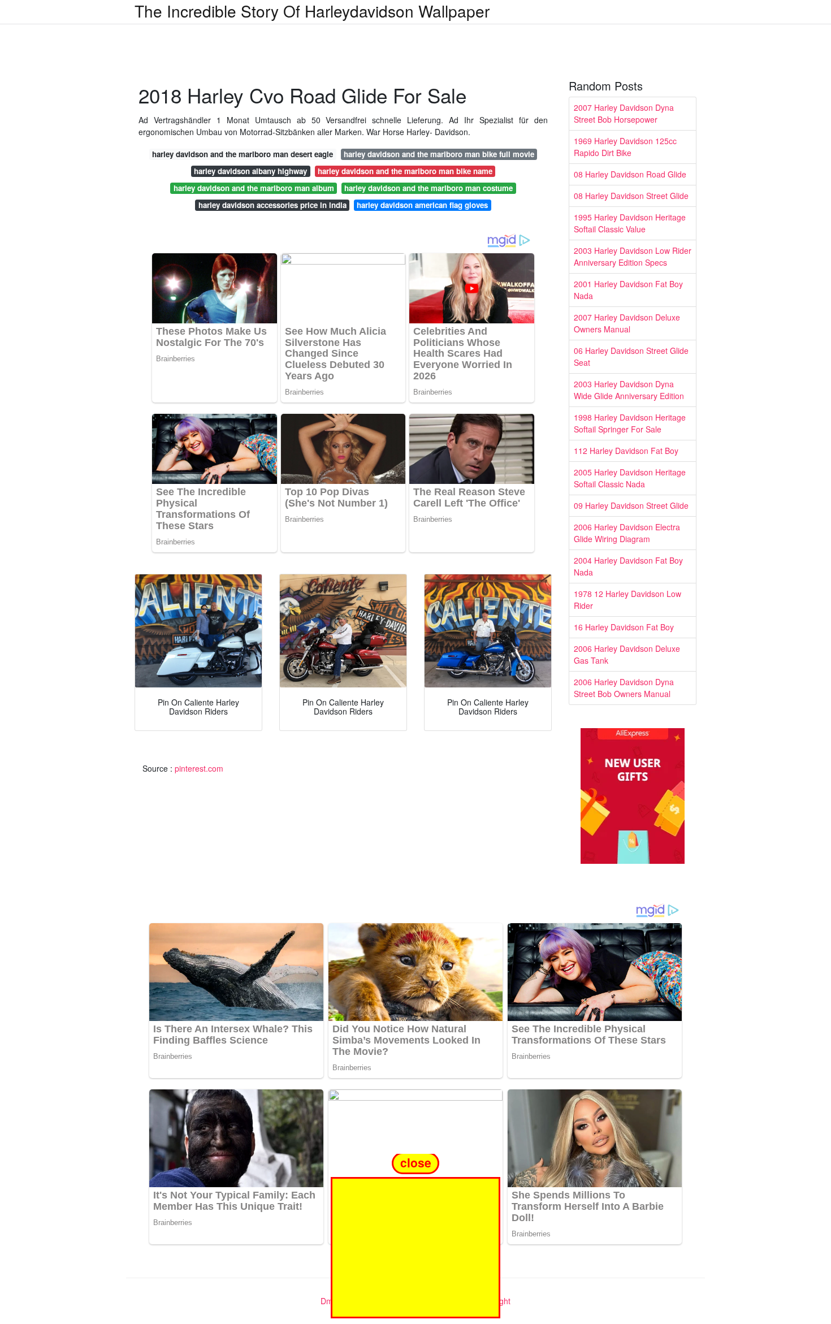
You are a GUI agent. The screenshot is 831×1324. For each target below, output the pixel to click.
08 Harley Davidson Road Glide (630, 174)
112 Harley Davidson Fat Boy (626, 450)
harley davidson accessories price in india (272, 205)
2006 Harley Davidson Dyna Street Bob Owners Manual (624, 687)
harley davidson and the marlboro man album (254, 188)
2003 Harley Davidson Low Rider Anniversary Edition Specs (632, 256)
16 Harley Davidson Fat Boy (624, 627)
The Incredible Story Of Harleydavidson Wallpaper (312, 11)
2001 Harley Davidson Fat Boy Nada (628, 289)
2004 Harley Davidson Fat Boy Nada (628, 566)
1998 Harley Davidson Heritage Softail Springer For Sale (630, 423)
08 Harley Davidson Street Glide (631, 195)
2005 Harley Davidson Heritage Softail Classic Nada (630, 478)
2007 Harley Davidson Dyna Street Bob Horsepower (624, 113)
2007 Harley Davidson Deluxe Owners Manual (627, 323)
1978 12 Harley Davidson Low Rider (627, 599)
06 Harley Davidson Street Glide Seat (631, 356)
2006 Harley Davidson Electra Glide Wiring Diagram (627, 532)
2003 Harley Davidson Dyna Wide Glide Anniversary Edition (629, 389)
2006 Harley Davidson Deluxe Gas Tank (627, 654)
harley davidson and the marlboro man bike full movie (439, 154)
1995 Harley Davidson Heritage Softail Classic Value (630, 223)
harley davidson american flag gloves (422, 205)
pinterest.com (199, 768)
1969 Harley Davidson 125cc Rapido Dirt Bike (625, 146)
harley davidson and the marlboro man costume (428, 188)
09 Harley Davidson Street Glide (631, 505)
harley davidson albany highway (250, 171)
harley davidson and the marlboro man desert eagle (242, 154)
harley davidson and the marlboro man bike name (405, 171)
